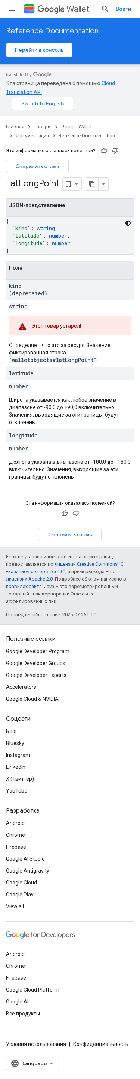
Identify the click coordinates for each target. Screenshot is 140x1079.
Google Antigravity (27, 871)
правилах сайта (24, 586)
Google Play (20, 894)
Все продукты (23, 1014)
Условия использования (36, 1044)
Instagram (18, 755)
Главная (15, 126)
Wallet (77, 9)
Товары (43, 126)
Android (15, 823)
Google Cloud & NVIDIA (32, 699)
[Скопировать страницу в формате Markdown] (92, 184)
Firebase (16, 847)
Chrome (15, 835)
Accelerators (21, 687)
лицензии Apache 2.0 (29, 579)
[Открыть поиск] (105, 8)
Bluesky (15, 743)
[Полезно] (104, 150)
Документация (32, 135)
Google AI (17, 1002)
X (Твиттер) (20, 779)
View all (15, 906)
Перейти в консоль (39, 49)
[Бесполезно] (115, 150)
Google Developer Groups (35, 663)
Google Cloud (21, 883)
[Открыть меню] (11, 9)
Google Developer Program (37, 651)
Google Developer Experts (36, 675)
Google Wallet (76, 126)
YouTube (16, 791)
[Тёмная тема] (128, 223)
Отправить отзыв (37, 166)
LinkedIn (15, 767)
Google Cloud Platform (32, 990)
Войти (123, 9)
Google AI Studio (25, 859)
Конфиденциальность (100, 1044)
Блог (12, 731)
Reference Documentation (52, 31)
